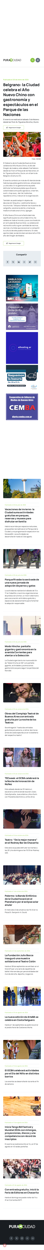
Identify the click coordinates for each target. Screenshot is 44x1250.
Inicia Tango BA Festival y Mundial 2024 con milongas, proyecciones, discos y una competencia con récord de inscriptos (21, 1133)
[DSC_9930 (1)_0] (22, 133)
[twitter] (17, 1238)
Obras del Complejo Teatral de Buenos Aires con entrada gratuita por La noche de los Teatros (22, 718)
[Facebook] (7, 262)
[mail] (33, 1238)
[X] (13, 262)
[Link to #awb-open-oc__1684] (38, 60)
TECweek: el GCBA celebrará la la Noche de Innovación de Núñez (22, 781)
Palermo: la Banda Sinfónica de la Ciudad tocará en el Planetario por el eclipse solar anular (21, 900)
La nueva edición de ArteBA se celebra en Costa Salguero (21, 1018)
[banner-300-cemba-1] (22, 394)
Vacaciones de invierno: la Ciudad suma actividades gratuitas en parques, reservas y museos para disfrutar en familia (19, 515)
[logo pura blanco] (22, 1225)
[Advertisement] (22, 27)
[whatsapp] (27, 1238)
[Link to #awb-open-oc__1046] (32, 60)
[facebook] (11, 1238)
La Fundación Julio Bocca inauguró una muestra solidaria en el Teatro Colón (20, 958)
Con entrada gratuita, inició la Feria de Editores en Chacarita (22, 1191)
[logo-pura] (12, 59)
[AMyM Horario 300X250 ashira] (22, 366)
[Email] (35, 262)
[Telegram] (29, 262)
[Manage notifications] (4, 1245)
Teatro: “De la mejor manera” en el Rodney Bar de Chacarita (21, 841)
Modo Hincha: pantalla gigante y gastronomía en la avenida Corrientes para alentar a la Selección (20, 651)
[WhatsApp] (24, 262)
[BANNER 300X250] (22, 276)
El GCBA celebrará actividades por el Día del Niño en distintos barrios (22, 1073)
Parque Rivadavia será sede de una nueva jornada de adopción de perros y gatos (22, 582)
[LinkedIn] (19, 262)
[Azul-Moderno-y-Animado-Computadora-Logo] (22, 333)
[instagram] (22, 1238)
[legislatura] (22, 304)
